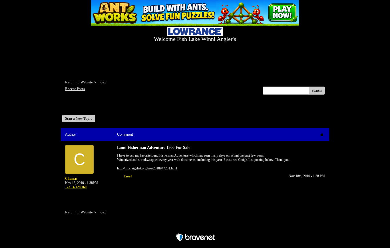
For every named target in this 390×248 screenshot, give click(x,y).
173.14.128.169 (76, 187)
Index (101, 82)
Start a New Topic (78, 118)
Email (128, 176)
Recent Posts (75, 89)
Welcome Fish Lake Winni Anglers (96, 107)
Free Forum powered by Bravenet (195, 227)
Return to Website (79, 82)
